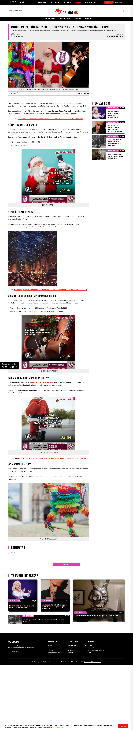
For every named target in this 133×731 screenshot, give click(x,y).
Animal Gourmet (73, 648)
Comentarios (66, 564)
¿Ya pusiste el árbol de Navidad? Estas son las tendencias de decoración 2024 (53, 458)
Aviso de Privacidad (55, 727)
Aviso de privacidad (54, 653)
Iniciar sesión (118, 2)
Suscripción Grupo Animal (93, 648)
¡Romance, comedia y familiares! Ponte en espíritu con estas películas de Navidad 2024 (50, 290)
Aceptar (123, 726)
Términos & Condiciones (92, 662)
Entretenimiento (50, 19)
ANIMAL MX (78, 2)
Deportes (88, 19)
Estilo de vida (65, 19)
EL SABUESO (67, 2)
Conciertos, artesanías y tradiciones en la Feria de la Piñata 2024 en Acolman (50, 119)
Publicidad (88, 645)
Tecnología (77, 19)
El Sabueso (71, 650)
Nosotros (51, 648)
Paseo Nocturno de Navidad (41, 382)
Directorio (51, 650)
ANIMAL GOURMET (90, 2)
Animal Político (72, 645)
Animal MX (71, 653)
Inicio (50, 645)
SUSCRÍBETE (109, 2)
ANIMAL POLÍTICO (55, 2)
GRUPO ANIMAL (42, 2)
